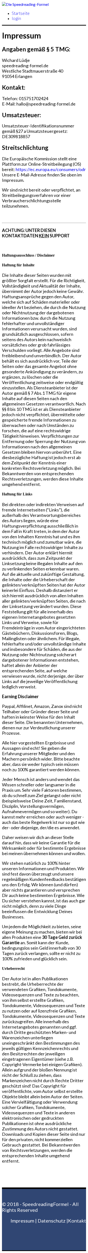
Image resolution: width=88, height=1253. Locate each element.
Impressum (22, 1221)
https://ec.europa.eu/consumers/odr (51, 169)
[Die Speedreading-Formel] (25, 4)
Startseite (21, 13)
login (16, 18)
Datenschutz (52, 1221)
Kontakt (77, 1221)
